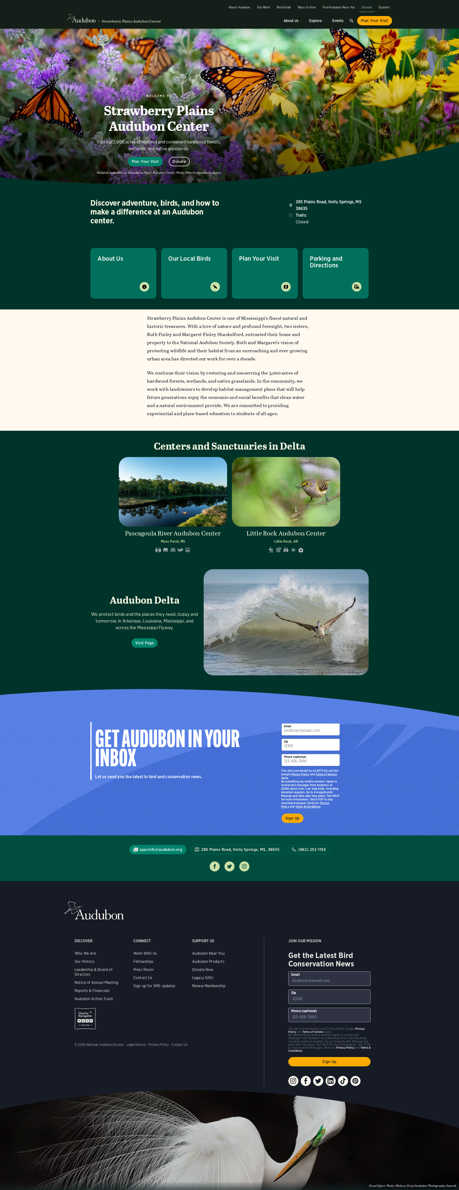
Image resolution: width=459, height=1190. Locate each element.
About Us (291, 20)
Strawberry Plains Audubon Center (131, 21)
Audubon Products (208, 961)
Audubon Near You (208, 953)
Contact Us (142, 977)
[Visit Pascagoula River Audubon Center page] (173, 506)
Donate (367, 7)
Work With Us (145, 953)
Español (384, 7)
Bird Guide (284, 7)
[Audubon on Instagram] (293, 1081)
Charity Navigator (85, 1018)
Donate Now (202, 969)
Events (338, 20)
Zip (286, 741)
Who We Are (85, 953)
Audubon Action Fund (94, 999)
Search (351, 21)
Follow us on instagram (244, 866)
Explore (315, 20)
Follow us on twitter (229, 866)
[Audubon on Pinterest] (355, 1081)
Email (287, 726)
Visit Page (144, 643)
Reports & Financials (92, 990)
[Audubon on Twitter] (318, 1081)
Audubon (94, 910)
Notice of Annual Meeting (96, 982)
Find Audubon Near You (339, 7)
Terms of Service (326, 774)
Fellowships (143, 961)
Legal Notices (136, 1045)
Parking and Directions (326, 262)
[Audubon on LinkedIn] (331, 1081)
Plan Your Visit (374, 20)
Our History (84, 961)
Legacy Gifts (202, 977)
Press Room (143, 969)
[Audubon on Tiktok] (343, 1081)
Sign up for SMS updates (154, 986)
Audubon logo (81, 18)
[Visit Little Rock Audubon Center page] (286, 506)
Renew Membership (208, 986)
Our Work (263, 7)
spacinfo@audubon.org (161, 849)
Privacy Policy (300, 774)
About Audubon (239, 7)
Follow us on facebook (215, 866)
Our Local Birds (189, 258)
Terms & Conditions (307, 806)
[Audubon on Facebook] (306, 1081)
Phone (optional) (295, 757)
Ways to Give (307, 7)
